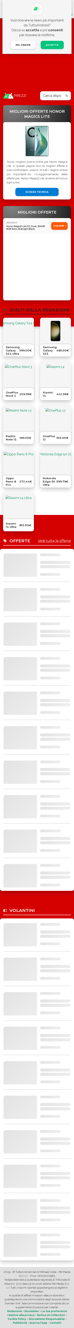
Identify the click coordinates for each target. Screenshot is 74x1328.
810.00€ (25, 525)
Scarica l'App (38, 1322)
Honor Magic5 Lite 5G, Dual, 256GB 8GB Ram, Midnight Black (25, 227)
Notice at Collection (51, 1315)
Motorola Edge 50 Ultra (49, 481)
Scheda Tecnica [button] (37, 192)
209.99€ (25, 394)
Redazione (14, 1311)
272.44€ (25, 481)
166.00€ (25, 437)
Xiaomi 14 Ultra (11, 525)
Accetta (52, 44)
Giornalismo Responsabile (47, 1318)
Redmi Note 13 (11, 437)
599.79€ (62, 481)
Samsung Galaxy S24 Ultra (13, 350)
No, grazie (23, 44)
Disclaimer (31, 1311)
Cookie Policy (17, 1318)
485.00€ (62, 350)
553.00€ (62, 437)
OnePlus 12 (49, 437)
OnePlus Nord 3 (12, 394)
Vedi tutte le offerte (54, 541)
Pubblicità (20, 1322)
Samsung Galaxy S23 (50, 350)
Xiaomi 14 (48, 394)
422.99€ (62, 394)
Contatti (55, 1322)
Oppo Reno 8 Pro (11, 481)
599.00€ (25, 350)
